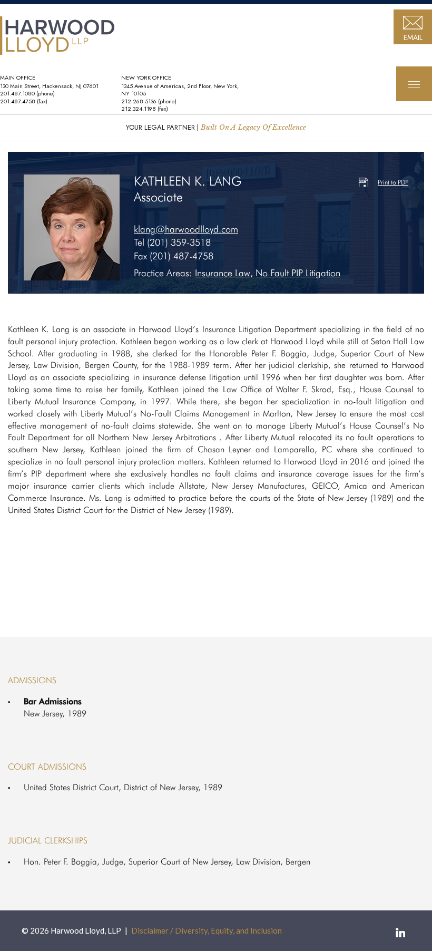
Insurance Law (222, 272)
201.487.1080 (17, 93)
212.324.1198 (138, 108)
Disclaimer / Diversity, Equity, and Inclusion (206, 930)
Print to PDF (393, 182)
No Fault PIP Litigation (298, 272)
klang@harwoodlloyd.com (186, 229)
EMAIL (413, 37)
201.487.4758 (17, 101)
